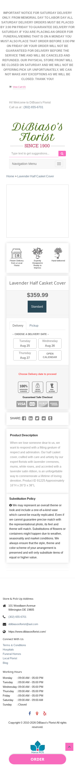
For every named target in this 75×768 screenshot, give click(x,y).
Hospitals (8, 649)
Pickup (33, 325)
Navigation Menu (24, 164)
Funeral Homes (12, 653)
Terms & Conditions (14, 645)
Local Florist (10, 658)
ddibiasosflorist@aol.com (23, 624)
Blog (5, 662)
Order (37, 759)
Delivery (18, 325)
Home (10, 176)
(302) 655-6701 (33, 107)
